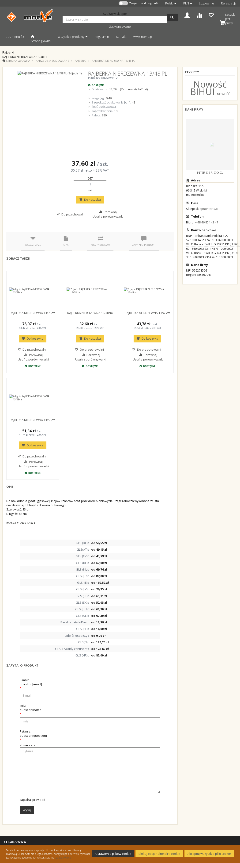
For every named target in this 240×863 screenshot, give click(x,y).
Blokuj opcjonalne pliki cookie (159, 853)
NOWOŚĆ (223, 94)
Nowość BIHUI (208, 88)
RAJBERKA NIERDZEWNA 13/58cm (32, 420)
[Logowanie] (187, 14)
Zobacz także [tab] (33, 244)
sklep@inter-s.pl (206, 209)
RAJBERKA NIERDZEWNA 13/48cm (147, 313)
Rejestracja (228, 3)
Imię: (31, 707)
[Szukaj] (172, 17)
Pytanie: (33, 733)
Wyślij (27, 810)
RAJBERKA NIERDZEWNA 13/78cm (32, 313)
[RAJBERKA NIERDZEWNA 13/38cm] (90, 291)
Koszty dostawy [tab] (100, 244)
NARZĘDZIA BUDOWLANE (52, 61)
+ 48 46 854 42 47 (206, 222)
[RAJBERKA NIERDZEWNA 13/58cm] (33, 398)
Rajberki (80, 61)
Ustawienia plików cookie (113, 853)
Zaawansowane (120, 26)
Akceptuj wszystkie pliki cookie (209, 853)
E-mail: (31, 682)
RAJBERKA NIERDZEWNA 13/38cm (90, 313)
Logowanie (206, 3)
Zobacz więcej (63, 857)
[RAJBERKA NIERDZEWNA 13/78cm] (33, 291)
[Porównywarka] (199, 14)
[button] (171, 3)
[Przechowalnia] (211, 14)
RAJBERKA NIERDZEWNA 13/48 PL (113, 61)
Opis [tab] (66, 244)
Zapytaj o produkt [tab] (143, 244)
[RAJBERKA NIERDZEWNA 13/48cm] (147, 291)
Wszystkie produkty (71, 37)
